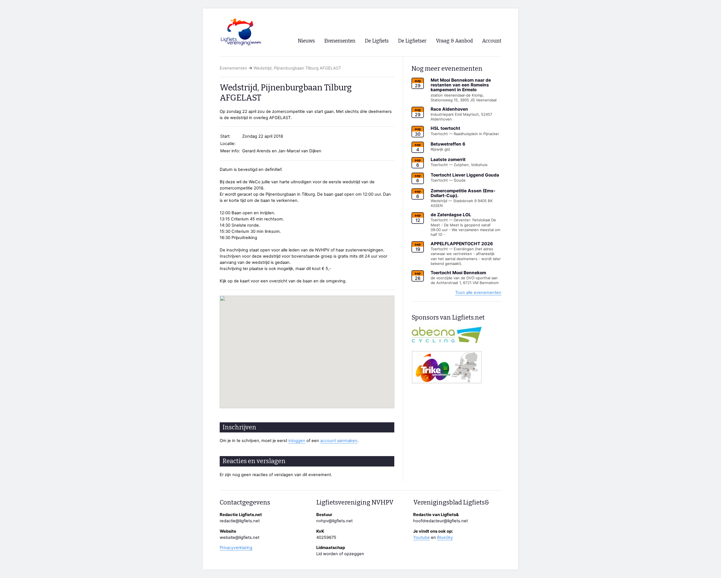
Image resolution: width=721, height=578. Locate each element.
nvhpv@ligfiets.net (334, 520)
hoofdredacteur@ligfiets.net (440, 520)
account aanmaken (338, 440)
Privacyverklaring (236, 547)
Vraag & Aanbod (454, 41)
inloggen (296, 440)
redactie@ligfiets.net (240, 520)
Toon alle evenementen (478, 292)
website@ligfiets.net (239, 537)
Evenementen (233, 68)
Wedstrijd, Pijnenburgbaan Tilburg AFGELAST (297, 68)
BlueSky (445, 537)
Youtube (421, 537)
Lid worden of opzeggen (340, 553)
